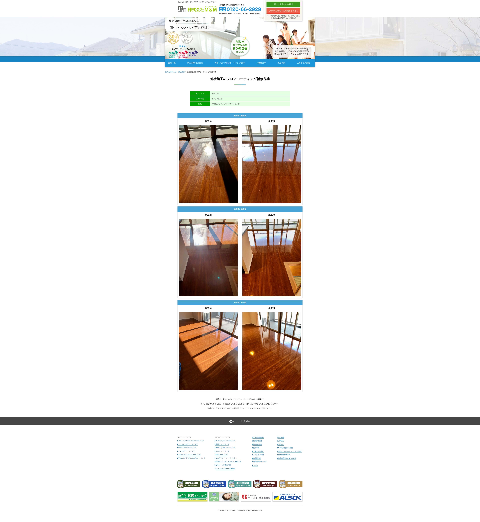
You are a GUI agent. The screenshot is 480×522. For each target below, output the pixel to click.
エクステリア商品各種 (223, 465)
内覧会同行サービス (260, 462)
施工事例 (281, 63)
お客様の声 (261, 63)
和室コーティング (222, 454)
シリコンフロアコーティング (188, 444)
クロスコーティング (222, 451)
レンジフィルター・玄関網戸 (225, 468)
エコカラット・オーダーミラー (226, 458)
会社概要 (281, 437)
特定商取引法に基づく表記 (287, 458)
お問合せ (281, 441)
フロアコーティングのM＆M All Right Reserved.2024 (244, 510)
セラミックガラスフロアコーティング (191, 441)
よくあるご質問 (258, 455)
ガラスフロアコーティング (187, 448)
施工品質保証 (257, 444)
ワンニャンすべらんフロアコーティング (191, 458)
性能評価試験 (257, 441)
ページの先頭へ (242, 421)
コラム (255, 465)
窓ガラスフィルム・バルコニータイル (228, 461)
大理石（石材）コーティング (225, 448)
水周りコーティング (222, 444)
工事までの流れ (303, 63)
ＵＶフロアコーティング (186, 451)
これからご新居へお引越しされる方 (283, 11)
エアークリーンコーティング (225, 441)
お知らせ (281, 444)
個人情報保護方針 (284, 455)
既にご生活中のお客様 (283, 4)
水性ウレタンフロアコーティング (189, 454)
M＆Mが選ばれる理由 (285, 448)
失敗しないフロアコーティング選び (230, 63)
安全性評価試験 (258, 437)
